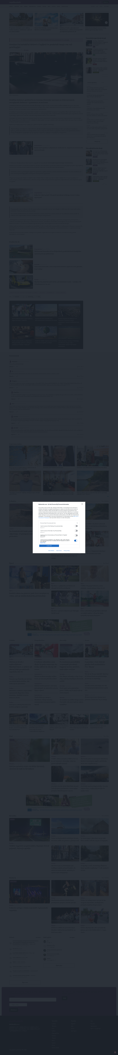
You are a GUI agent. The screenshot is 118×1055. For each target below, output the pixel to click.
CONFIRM (49, 545)
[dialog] (59, 527)
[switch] (76, 526)
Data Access (59, 550)
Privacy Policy (67, 550)
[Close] (82, 504)
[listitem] (59, 523)
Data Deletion (51, 550)
